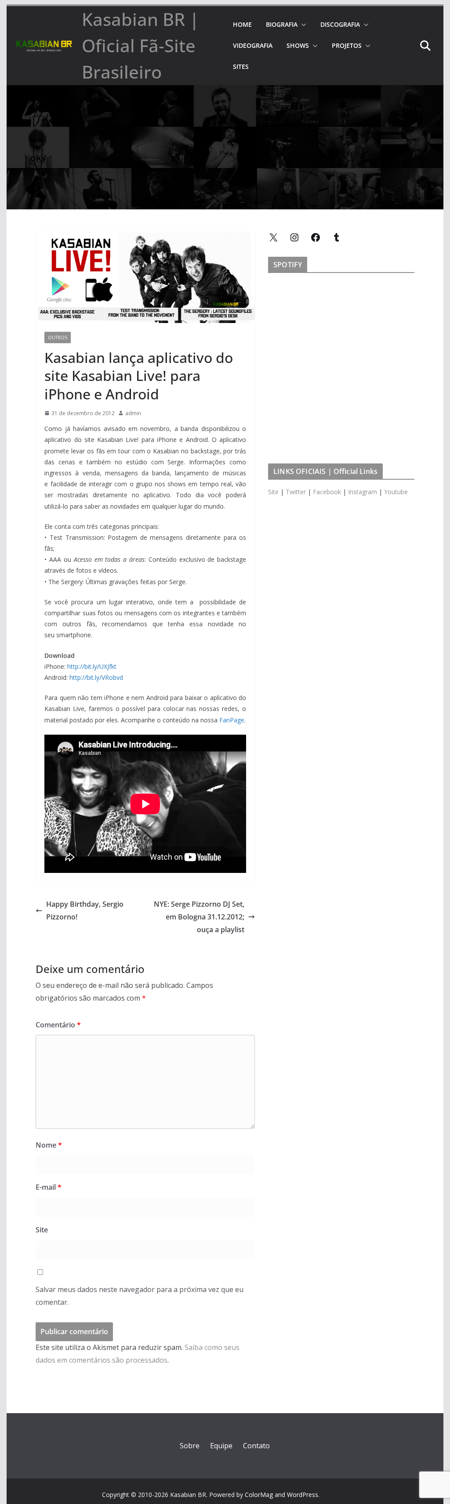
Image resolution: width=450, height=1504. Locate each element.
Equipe (221, 1445)
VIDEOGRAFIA (252, 45)
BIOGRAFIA (282, 24)
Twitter (296, 492)
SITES (241, 66)
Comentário (58, 1025)
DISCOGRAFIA (340, 24)
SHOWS (298, 45)
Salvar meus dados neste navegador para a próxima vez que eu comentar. (139, 1296)
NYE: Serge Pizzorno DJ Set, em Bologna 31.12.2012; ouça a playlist (199, 916)
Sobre (190, 1445)
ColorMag (259, 1494)
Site (42, 1230)
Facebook (327, 492)
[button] (302, 24)
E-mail (49, 1187)
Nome (49, 1145)
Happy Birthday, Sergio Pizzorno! (84, 910)
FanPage (231, 720)
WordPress (302, 1494)
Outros (57, 337)
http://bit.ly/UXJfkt (91, 666)
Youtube (396, 492)
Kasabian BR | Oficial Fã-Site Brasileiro (140, 45)
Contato (256, 1445)
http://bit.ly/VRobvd (96, 677)
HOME (242, 24)
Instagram (362, 492)
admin (133, 413)
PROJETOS (347, 45)
